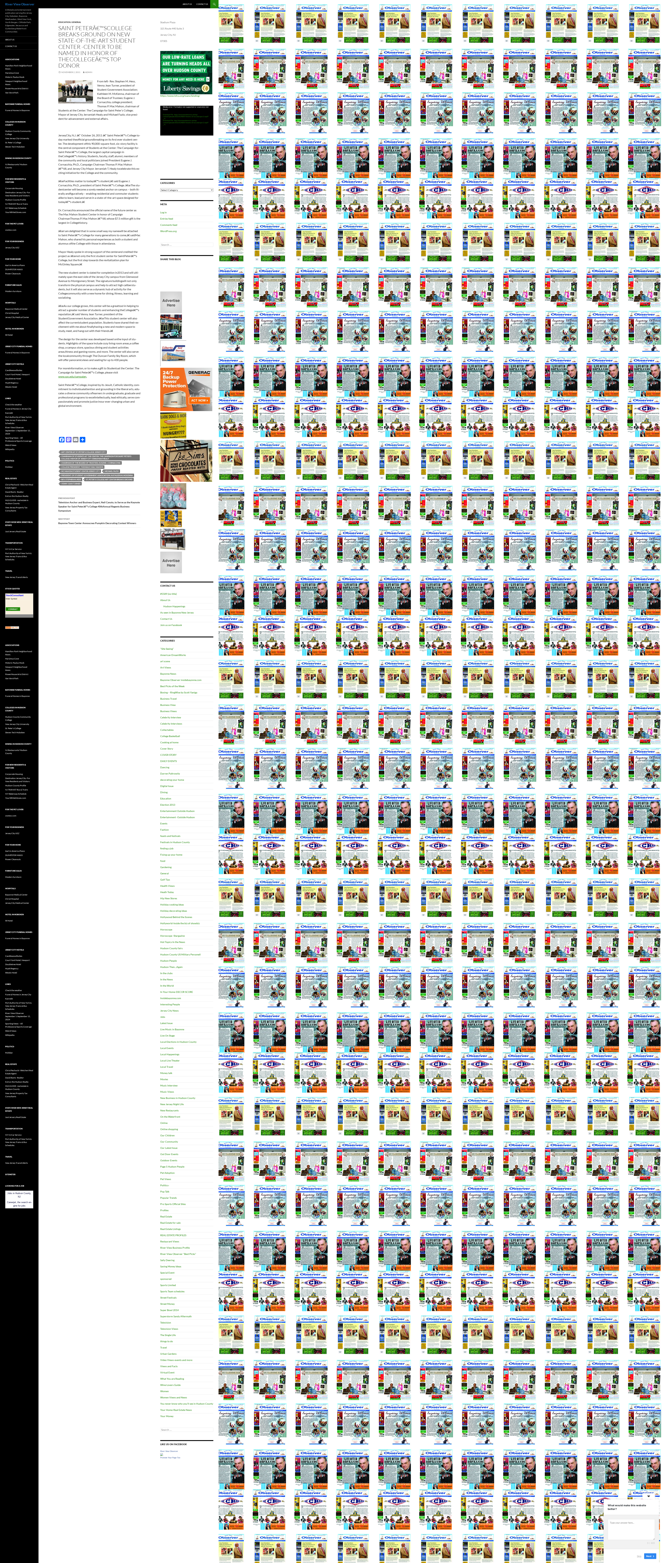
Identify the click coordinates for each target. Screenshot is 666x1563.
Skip (639, 1556)
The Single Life (168, 1335)
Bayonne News (168, 673)
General (76, 22)
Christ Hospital (12, 313)
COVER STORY (168, 754)
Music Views (167, 1091)
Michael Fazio (112, 471)
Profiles (164, 1210)
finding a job (166, 848)
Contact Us (202, 4)
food (162, 860)
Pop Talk (164, 1191)
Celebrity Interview (170, 717)
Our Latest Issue (168, 1147)
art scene (165, 661)
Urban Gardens (168, 1353)
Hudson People (168, 960)
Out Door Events (169, 1154)
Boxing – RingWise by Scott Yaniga (178, 692)
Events (163, 823)
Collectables (167, 729)
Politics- (164, 1185)
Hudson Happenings (174, 606)
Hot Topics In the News (172, 942)
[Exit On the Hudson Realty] (171, 326)
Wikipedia (9, 449)
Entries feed (166, 218)
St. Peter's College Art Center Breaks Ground (109, 479)
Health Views (167, 885)
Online (164, 1122)
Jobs (162, 1016)
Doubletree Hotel (13, 378)
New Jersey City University (17, 138)
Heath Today (167, 892)
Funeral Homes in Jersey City (18, 408)
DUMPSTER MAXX (14, 269)
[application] (186, 121)
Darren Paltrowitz (170, 773)
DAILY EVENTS (168, 761)
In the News (166, 979)
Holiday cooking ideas (172, 904)
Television (165, 1322)
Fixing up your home (171, 854)
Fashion (164, 829)
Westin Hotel (11, 387)
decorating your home (172, 779)
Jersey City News (169, 1010)
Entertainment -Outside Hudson (177, 817)
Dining (164, 792)
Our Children (167, 1135)
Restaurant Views (169, 1241)
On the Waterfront (170, 1116)
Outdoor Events (168, 1160)
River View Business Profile (175, 1247)
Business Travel (168, 698)
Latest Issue (166, 1023)
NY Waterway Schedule (15, 208)
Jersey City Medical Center (17, 317)
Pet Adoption (167, 1172)
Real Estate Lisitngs (170, 1228)
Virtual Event (167, 1372)
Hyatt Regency (11, 382)
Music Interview (169, 1085)
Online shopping (169, 1129)
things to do (166, 1341)
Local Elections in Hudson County (178, 1041)
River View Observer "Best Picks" (178, 1253)
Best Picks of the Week (172, 686)
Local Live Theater (170, 1060)
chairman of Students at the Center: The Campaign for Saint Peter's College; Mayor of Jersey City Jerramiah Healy (96, 457)
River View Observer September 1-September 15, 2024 (18, 430)
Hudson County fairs (171, 948)
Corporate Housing (14, 188)
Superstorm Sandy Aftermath (176, 1316)
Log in (163, 212)
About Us (187, 4)
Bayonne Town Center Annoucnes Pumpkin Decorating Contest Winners (97, 521)
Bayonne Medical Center (16, 309)
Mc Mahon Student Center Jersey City (80, 471)
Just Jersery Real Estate (15, 531)
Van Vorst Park (11, 92)
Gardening (166, 867)
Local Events (167, 1048)
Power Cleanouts (13, 273)
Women (164, 1391)
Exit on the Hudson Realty (16, 496)
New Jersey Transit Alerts (16, 577)
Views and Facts (169, 1366)
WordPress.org (168, 231)
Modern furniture (13, 291)
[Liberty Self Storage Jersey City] (173, 353)
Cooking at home (169, 742)
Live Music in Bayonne (172, 1029)
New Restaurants (169, 1110)
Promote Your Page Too (170, 1458)
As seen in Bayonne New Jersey (177, 612)
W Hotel (9, 335)
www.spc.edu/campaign (72, 376)
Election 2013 (167, 804)
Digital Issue (166, 786)
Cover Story (166, 748)
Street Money (167, 1303)
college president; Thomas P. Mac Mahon (82, 467)
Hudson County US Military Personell (180, 954)
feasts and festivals (170, 835)
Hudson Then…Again (171, 966)
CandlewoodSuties (13, 370)
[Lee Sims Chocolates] (186, 460)
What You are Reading (172, 1378)
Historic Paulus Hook (14, 77)
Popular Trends (168, 1197)
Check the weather (13, 404)
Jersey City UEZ (12, 247)
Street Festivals (168, 1297)
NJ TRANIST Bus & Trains (16, 204)
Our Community (169, 1141)
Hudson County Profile (15, 199)
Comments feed (168, 224)
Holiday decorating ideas (173, 910)
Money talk (166, 1073)
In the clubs (166, 973)
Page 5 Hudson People (172, 1166)
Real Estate (166, 1216)
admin (88, 72)
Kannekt (9, 413)
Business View (168, 704)
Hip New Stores (168, 898)
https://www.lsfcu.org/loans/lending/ (180, 95)
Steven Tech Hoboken (15, 146)
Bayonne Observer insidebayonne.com (181, 679)
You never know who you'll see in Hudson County (186, 1403)
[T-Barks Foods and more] (173, 425)
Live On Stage (167, 1035)
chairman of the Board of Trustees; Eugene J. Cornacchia (91, 463)
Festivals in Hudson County (175, 842)
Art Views (165, 667)
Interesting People (170, 1004)
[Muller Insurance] (171, 518)
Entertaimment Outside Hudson (177, 810)
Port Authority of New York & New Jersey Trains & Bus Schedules (18, 420)
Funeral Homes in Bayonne (17, 110)
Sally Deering (167, 1260)
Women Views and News (173, 1397)
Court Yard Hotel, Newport (17, 374)
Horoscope (166, 929)
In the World (167, 985)
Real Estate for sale (170, 1222)
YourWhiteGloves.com (15, 212)
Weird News (10, 445)
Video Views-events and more (176, 1360)
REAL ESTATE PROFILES (173, 1235)
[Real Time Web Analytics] (12, 627)
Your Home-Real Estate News (176, 1409)
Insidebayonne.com (170, 998)
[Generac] (186, 389)
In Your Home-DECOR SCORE (176, 991)
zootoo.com (10, 230)
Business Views (168, 711)
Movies (164, 1079)
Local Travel (166, 1066)
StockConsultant (14, 595)
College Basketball (170, 736)
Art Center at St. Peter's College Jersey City (83, 452)
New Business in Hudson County (177, 1097)
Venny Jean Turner (70, 483)
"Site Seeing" (167, 648)
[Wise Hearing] (172, 539)
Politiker (9, 467)
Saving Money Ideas (170, 1266)
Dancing (164, 767)
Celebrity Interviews (171, 723)
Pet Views (165, 1179)
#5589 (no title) (168, 593)
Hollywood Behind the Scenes (176, 917)
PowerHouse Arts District (16, 88)
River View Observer (19, 4)
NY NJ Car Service (13, 549)
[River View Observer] (161, 1454)
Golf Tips (165, 879)
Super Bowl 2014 (169, 1310)
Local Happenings (169, 1054)
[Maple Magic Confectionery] (173, 495)
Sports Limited (168, 1285)
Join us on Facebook (171, 625)
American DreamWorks (173, 655)
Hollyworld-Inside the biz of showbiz (180, 923)
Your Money (166, 1416)
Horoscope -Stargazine (172, 935)
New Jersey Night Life (172, 1104)
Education (64, 22)
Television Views (169, 1328)
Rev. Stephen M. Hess (71, 479)
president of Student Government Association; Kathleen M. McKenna (97, 475)
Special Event (167, 1272)
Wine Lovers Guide (170, 1384)
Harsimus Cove (12, 73)
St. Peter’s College (13, 142)
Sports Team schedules (172, 1291)
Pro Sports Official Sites (173, 1204)
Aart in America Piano (15, 265)
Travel (163, 1347)
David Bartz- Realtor (14, 492)
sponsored (166, 1278)
